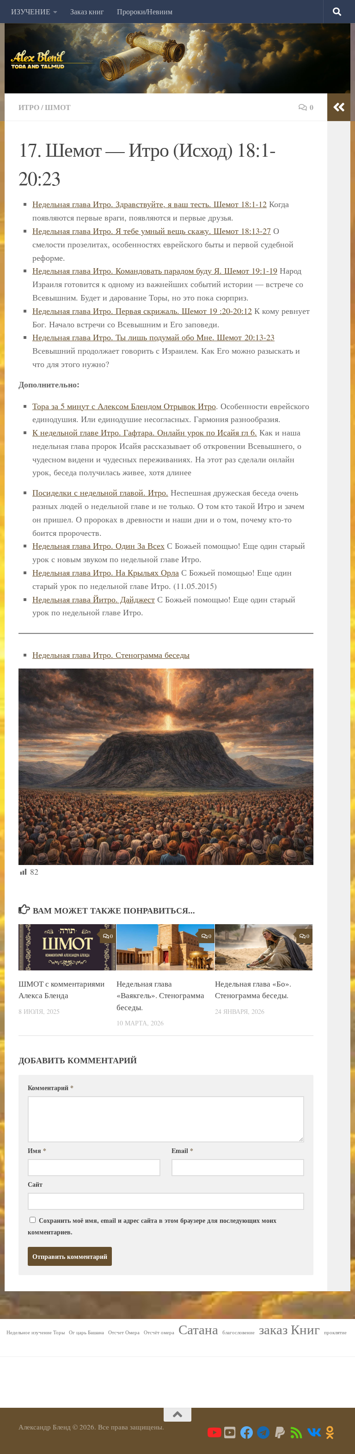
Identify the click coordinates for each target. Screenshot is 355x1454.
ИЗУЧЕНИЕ (30, 11)
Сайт (35, 1184)
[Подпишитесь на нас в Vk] (313, 1432)
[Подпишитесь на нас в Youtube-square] (230, 1432)
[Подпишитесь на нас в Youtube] (213, 1432)
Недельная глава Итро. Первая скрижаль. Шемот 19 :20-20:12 (142, 310)
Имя (37, 1150)
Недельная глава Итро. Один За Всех (98, 545)
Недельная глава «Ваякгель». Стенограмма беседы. (160, 995)
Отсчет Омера (124, 1332)
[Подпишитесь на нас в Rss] (296, 1432)
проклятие (335, 1332)
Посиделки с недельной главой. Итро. (100, 492)
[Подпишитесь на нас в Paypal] (280, 1432)
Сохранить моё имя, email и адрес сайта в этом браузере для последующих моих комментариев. (152, 1226)
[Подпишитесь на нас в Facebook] (246, 1432)
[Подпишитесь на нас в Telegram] (263, 1432)
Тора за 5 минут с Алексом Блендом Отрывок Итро (124, 405)
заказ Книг (289, 1329)
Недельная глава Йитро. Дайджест (93, 599)
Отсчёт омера (159, 1332)
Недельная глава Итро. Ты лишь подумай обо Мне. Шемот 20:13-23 (153, 337)
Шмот (58, 107)
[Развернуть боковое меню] (338, 107)
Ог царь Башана (86, 1332)
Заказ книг (87, 11)
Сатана (198, 1329)
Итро (28, 107)
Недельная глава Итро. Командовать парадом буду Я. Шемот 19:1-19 (154, 270)
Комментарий (50, 1087)
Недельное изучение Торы (35, 1332)
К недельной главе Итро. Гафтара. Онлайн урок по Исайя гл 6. (144, 432)
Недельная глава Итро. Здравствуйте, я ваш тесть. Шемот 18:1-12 (149, 203)
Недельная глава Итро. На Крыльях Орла (105, 572)
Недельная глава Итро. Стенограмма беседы (111, 654)
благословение (238, 1332)
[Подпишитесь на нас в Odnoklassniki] (330, 1432)
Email (182, 1150)
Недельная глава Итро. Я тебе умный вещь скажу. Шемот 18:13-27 (151, 230)
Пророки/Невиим (144, 11)
